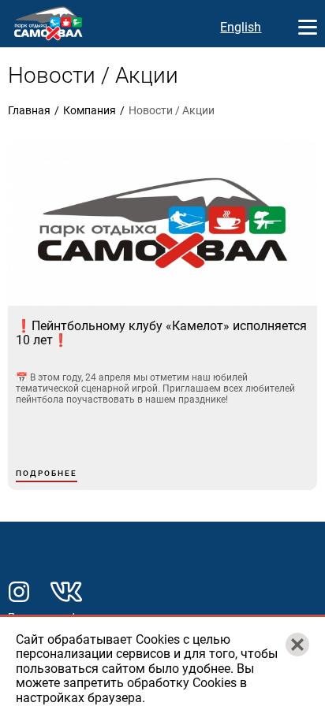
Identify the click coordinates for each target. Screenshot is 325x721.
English (240, 27)
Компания (89, 110)
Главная (29, 110)
